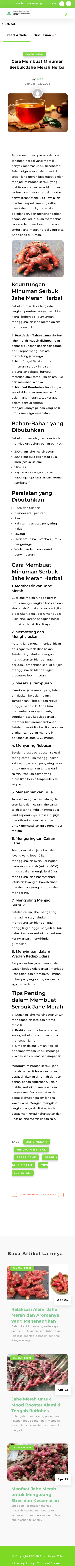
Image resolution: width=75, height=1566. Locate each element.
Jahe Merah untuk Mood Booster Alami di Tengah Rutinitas (36, 1404)
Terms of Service (49, 1563)
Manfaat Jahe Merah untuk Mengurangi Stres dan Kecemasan (35, 1494)
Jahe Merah (36, 1141)
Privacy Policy (24, 1563)
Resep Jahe (26, 1157)
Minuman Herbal (31, 1149)
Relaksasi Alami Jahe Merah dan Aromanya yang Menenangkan (35, 1315)
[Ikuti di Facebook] (61, 3)
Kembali (10, 24)
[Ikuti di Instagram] (68, 3)
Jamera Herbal (34, 54)
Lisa (40, 79)
